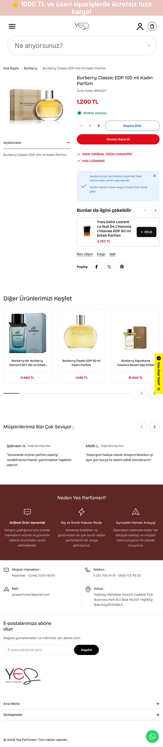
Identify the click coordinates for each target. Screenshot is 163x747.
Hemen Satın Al (118, 139)
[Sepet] (152, 26)
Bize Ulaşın (85, 254)
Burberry (30, 68)
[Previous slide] (142, 393)
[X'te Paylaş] (109, 267)
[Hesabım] (140, 26)
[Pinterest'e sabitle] (122, 267)
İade (112, 254)
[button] (159, 373)
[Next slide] (154, 393)
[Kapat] (154, 176)
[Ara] (148, 45)
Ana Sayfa (11, 68)
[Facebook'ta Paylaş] (96, 267)
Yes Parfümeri (26, 740)
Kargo (101, 254)
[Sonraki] (156, 210)
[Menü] (12, 26)
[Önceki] (145, 210)
